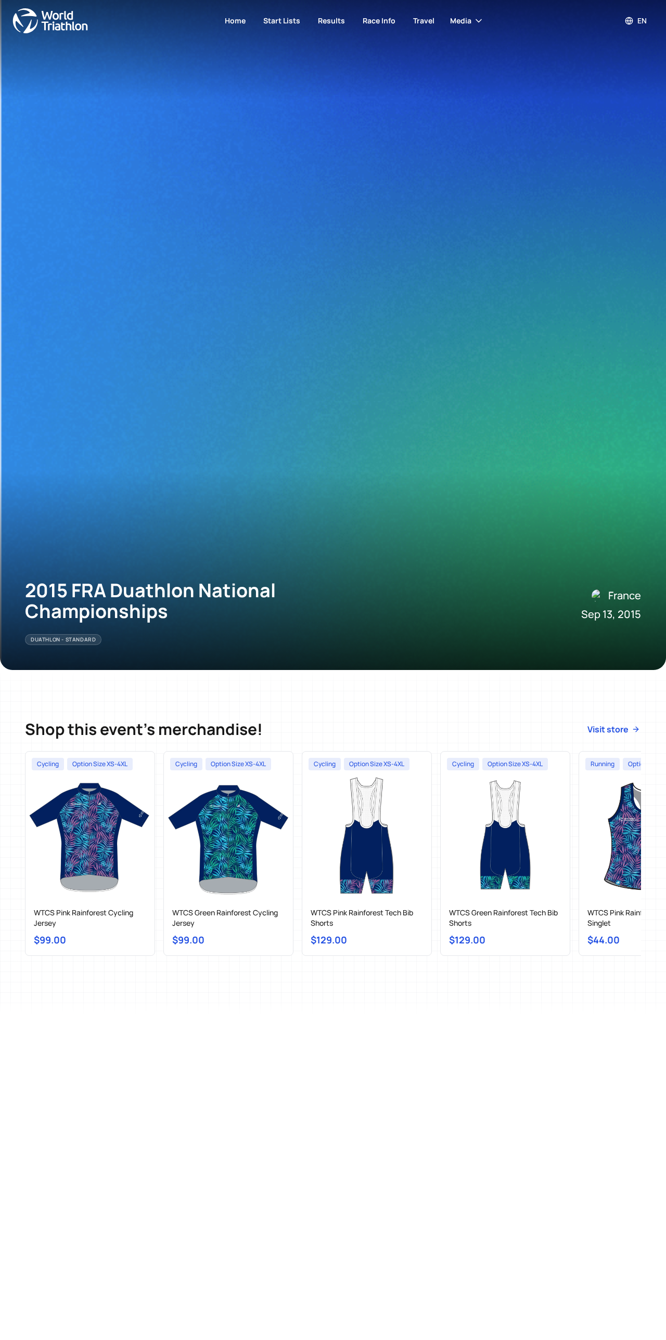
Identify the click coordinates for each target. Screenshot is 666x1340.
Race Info (379, 20)
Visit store (608, 729)
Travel (423, 20)
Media (460, 20)
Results (331, 20)
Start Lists (281, 20)
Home (235, 20)
